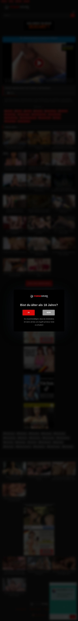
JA (29, 312)
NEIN (49, 312)
